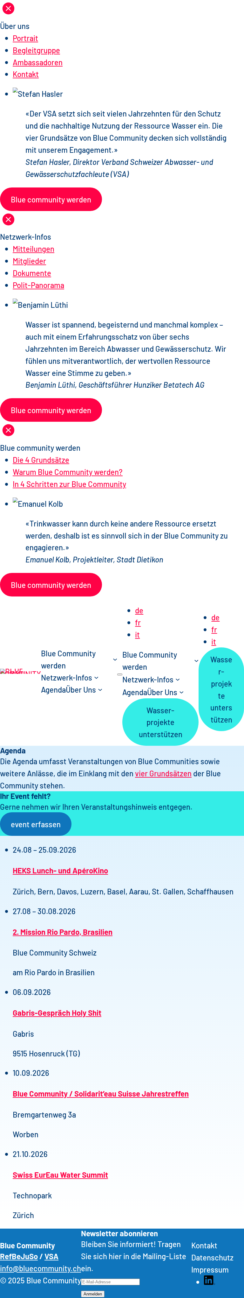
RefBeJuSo (19, 1256)
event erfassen (36, 824)
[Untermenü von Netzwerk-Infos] (96, 677)
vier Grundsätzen (163, 773)
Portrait (25, 38)
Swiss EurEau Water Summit (60, 1174)
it (137, 634)
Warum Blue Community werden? (68, 471)
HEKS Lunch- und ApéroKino (60, 870)
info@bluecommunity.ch (40, 1268)
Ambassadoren (38, 62)
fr (138, 622)
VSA (51, 1256)
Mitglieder (29, 260)
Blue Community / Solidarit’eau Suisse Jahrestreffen (101, 1093)
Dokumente (32, 273)
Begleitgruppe (36, 50)
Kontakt (26, 74)
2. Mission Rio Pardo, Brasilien (62, 931)
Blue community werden (51, 199)
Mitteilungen (33, 248)
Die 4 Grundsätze (41, 459)
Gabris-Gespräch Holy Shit (57, 1012)
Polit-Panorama (38, 285)
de (139, 610)
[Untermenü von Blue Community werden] (115, 659)
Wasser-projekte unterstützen (160, 722)
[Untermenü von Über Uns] (100, 689)
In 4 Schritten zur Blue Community (69, 484)
